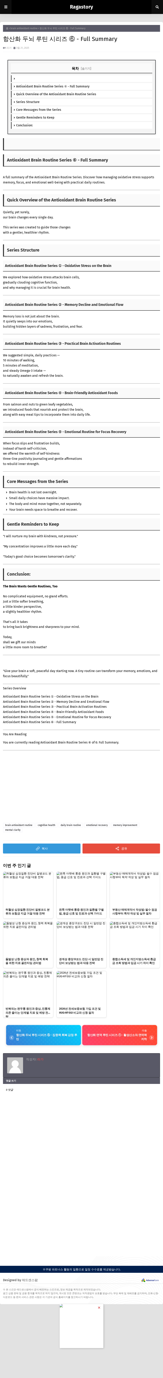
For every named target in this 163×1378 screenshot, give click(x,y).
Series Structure (28, 102)
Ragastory (81, 7)
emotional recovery (97, 825)
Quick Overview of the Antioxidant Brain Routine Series (56, 94)
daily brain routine (71, 825)
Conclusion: (24, 125)
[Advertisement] (43, 794)
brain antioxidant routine (24, 28)
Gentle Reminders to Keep (35, 117)
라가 (9, 47)
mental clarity (12, 830)
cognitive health (46, 825)
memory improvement (125, 825)
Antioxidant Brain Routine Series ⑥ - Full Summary (52, 86)
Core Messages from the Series (38, 110)
